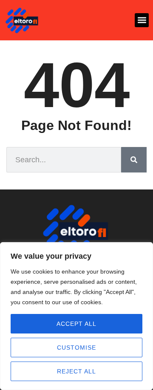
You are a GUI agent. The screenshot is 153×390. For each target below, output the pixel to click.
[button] (142, 20)
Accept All (76, 323)
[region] (76, 316)
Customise (76, 347)
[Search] (134, 159)
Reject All (76, 371)
